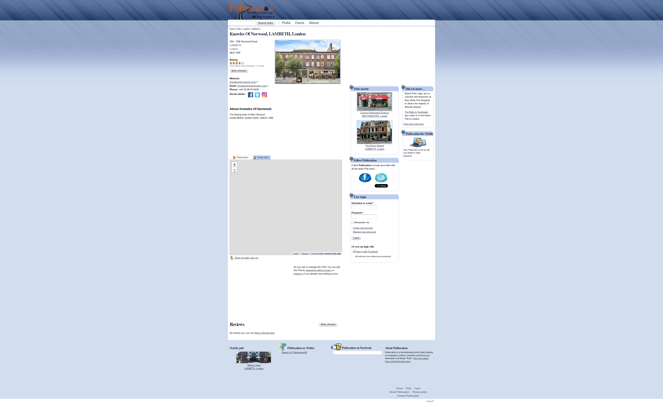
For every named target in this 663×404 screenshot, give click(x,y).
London (246, 29)
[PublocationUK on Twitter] (381, 182)
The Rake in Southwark (416, 112)
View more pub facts (413, 124)
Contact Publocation (408, 395)
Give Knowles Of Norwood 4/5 (239, 63)
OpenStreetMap (317, 253)
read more (407, 156)
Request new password (364, 232)
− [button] (234, 170)
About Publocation (399, 392)
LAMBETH (255, 29)
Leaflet (296, 253)
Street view (262, 157)
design (430, 401)
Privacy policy (419, 392)
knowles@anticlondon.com (253, 85)
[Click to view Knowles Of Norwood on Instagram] (264, 94)
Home (232, 29)
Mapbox (305, 253)
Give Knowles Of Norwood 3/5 (237, 63)
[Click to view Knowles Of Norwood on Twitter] (257, 94)
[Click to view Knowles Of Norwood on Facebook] (250, 94)
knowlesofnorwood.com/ (244, 82)
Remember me (361, 222)
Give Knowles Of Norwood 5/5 (242, 63)
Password (358, 212)
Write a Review (239, 71)
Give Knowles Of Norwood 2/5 (234, 63)
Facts (299, 23)
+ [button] (234, 164)
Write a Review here (264, 333)
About (314, 23)
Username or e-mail (363, 203)
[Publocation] (252, 11)
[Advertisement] (355, 9)
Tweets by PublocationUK (294, 352)
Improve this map (333, 253)
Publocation (242, 157)
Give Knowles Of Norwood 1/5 (231, 63)
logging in (298, 273)
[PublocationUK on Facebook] (365, 182)
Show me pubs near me (246, 258)
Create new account (363, 228)
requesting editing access (318, 270)
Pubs (286, 23)
